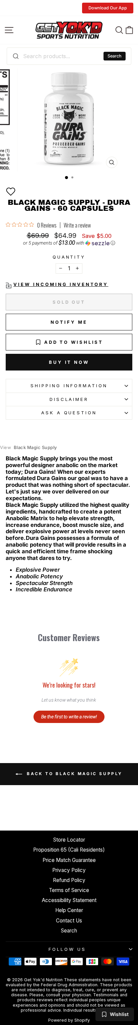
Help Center (69, 910)
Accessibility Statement (69, 900)
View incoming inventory (60, 284)
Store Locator (69, 840)
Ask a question (69, 412)
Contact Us (69, 920)
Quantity (69, 257)
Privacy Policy (69, 870)
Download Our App (107, 7)
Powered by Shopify (69, 1020)
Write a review (77, 225)
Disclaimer (69, 399)
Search (115, 55)
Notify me (69, 322)
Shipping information (69, 385)
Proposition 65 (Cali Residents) (69, 850)
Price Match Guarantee (69, 860)
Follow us (67, 949)
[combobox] (69, 56)
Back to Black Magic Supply (74, 773)
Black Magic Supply (28, 447)
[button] (11, 191)
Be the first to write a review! (69, 716)
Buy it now (69, 362)
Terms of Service (69, 890)
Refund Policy (69, 880)
